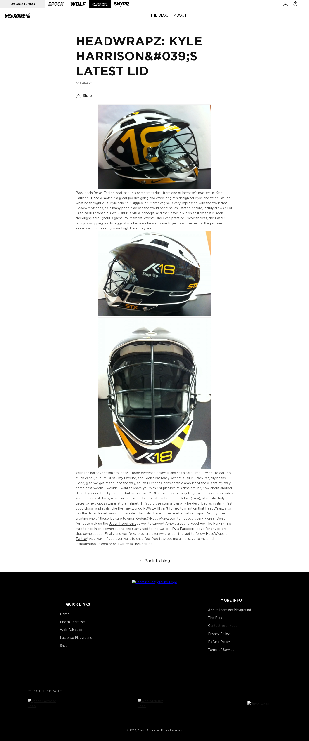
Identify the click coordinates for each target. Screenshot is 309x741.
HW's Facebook (183, 529)
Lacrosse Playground (76, 638)
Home (64, 614)
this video (211, 493)
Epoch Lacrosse (72, 622)
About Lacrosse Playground (229, 610)
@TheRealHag (141, 544)
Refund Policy (219, 642)
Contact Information (223, 626)
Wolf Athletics (71, 630)
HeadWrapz (100, 198)
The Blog (215, 618)
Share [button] (87, 95)
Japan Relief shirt (122, 523)
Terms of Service (221, 649)
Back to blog (157, 561)
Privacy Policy (219, 634)
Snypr (64, 645)
